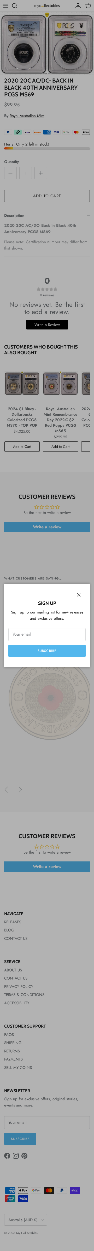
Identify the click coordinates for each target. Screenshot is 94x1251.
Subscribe (47, 650)
